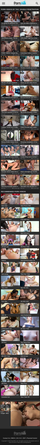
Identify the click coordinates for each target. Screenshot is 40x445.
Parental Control (32, 438)
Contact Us (6, 438)
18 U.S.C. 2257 (21, 438)
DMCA (13, 438)
